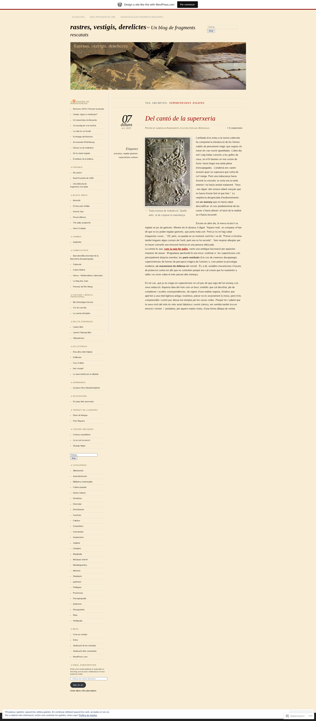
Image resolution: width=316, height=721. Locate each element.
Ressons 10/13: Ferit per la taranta (88, 109)
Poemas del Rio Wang (83, 287)
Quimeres (77, 604)
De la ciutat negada (81, 153)
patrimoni (77, 582)
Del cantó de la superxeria (180, 118)
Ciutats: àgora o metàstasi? (85, 114)
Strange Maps (79, 446)
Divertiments (78, 509)
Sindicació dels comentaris (85, 651)
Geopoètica (78, 526)
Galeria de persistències (79, 102)
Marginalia (203, 128)
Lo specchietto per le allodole (86, 374)
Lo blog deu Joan (80, 281)
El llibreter (77, 357)
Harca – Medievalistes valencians (88, 275)
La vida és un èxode (82, 131)
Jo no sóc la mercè (81, 440)
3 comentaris (235, 128)
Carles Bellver (79, 270)
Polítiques (77, 587)
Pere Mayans (79, 421)
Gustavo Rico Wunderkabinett (86, 388)
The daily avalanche (82, 223)
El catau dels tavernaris (83, 401)
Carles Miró (78, 327)
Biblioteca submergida (82, 482)
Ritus (75, 615)
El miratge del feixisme (83, 137)
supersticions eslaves (128, 157)
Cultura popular (188, 128)
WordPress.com (80, 657)
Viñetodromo (78, 338)
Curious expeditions (82, 434)
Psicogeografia (79, 598)
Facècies (77, 515)
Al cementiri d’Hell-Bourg (84, 142)
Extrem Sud (78, 211)
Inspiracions (78, 537)
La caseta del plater (81, 313)
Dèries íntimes (79, 493)
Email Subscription (84, 665)
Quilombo (77, 242)
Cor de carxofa (79, 308)
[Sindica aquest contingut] (74, 102)
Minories (76, 571)
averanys (118, 153)
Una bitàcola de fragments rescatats (142, 17)
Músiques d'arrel (80, 559)
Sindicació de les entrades (84, 645)
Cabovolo (77, 264)
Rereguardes (79, 609)
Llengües (77, 548)
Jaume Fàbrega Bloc (82, 332)
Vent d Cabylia (79, 228)
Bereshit (76, 200)
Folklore (76, 521)
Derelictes (77, 498)
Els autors (78, 17)
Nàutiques (77, 576)
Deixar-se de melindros (83, 148)
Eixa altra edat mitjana (82, 352)
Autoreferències (80, 476)
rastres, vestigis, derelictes (108, 27)
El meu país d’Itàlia (81, 206)
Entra (75, 640)
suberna (160, 128)
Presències (78, 593)
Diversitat (77, 504)
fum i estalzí (78, 368)
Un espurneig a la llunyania (85, 120)
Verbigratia (77, 621)
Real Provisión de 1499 (102, 17)
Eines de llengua (80, 415)
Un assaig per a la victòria (84, 125)
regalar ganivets (130, 153)
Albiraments (173, 128)
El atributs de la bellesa (83, 159)
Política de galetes (88, 715)
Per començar (187, 4)
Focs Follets (78, 363)
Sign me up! (78, 685)
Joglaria (76, 543)
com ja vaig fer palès (176, 249)
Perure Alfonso (79, 217)
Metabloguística (80, 565)
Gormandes (78, 532)
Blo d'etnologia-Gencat (83, 302)
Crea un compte (80, 634)
